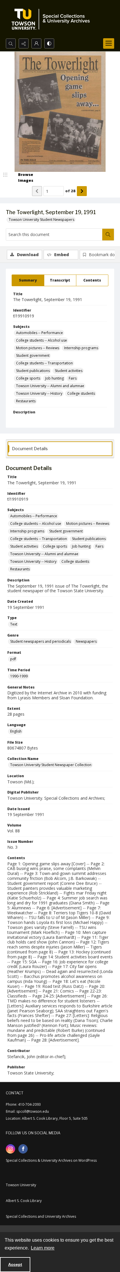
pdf (13, 658)
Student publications (33, 370)
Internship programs (81, 347)
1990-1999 (19, 676)
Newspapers (86, 641)
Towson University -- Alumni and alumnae (50, 385)
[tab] (28, 280)
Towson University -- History (39, 393)
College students (81, 393)
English (16, 731)
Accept (15, 1264)
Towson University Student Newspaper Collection (50, 764)
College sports (28, 378)
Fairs (73, 378)
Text (13, 624)
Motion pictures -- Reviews (37, 347)
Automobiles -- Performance (39, 332)
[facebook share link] (23, 1149)
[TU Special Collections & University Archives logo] (52, 19)
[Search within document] (108, 234)
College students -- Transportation (44, 363)
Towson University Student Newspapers (41, 219)
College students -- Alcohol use (41, 340)
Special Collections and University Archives (41, 1216)
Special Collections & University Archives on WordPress (51, 1160)
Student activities (68, 370)
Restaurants (26, 401)
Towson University (21, 1184)
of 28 (70, 190)
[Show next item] (82, 191)
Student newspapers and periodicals (40, 641)
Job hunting (54, 378)
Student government (33, 355)
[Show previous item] (37, 191)
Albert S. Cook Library (24, 1200)
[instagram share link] (10, 1149)
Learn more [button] (42, 1247)
